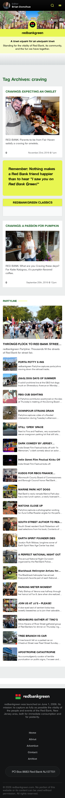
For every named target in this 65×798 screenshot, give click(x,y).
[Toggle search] (52, 5)
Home (32, 732)
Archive (32, 758)
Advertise (32, 745)
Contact (32, 752)
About (32, 739)
